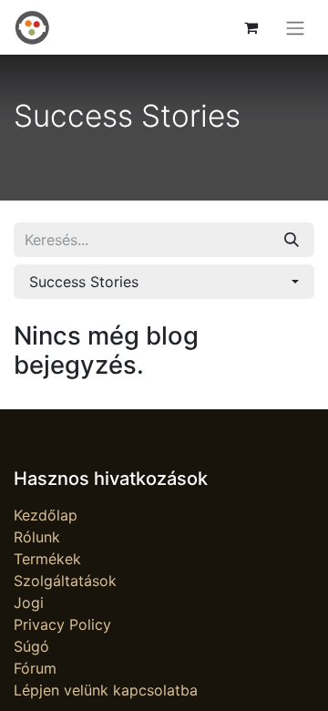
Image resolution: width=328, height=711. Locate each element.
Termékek (47, 559)
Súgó (31, 646)
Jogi (29, 602)
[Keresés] (291, 239)
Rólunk (37, 537)
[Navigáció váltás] (295, 27)
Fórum (35, 668)
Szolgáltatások (65, 581)
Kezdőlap (45, 515)
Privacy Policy (62, 624)
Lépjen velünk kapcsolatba (106, 690)
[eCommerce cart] (250, 27)
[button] (164, 281)
